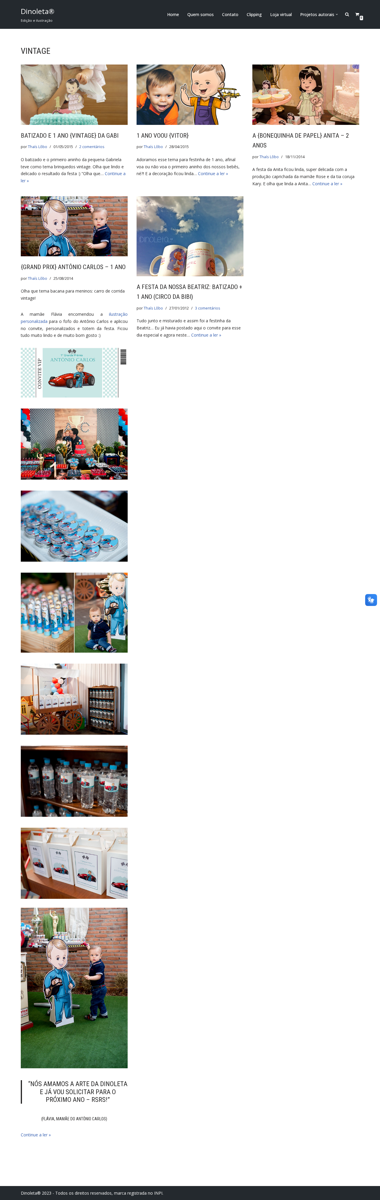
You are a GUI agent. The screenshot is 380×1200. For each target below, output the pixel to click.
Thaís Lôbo (37, 146)
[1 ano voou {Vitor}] (190, 95)
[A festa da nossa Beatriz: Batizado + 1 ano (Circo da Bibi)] (190, 236)
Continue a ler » (213, 173)
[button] (337, 14)
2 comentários (91, 146)
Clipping (254, 14)
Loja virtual (281, 14)
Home (173, 14)
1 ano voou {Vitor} (163, 135)
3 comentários (207, 308)
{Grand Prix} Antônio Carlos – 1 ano (73, 267)
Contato (230, 14)
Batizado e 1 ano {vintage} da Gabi (69, 135)
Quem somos (200, 14)
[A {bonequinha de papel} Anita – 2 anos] (305, 95)
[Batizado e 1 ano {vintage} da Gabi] (74, 95)
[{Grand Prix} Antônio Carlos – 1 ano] (74, 226)
